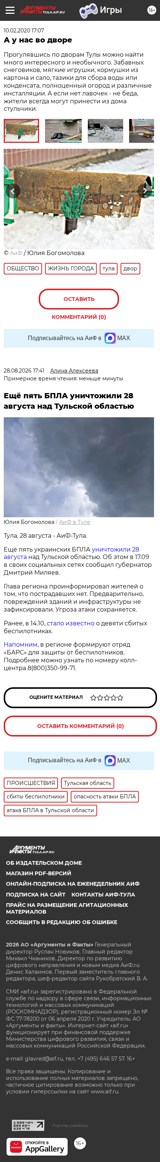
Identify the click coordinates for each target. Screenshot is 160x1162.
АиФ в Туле (74, 522)
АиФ (16, 253)
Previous (12, 191)
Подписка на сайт (35, 894)
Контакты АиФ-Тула (103, 894)
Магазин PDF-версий (38, 873)
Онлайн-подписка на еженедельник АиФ (73, 883)
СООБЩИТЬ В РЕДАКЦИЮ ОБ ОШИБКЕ (61, 922)
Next (145, 191)
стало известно (71, 623)
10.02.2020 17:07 (24, 30)
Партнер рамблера (70, 1125)
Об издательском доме (44, 863)
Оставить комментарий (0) (79, 303)
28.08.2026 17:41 (24, 370)
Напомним (21, 644)
